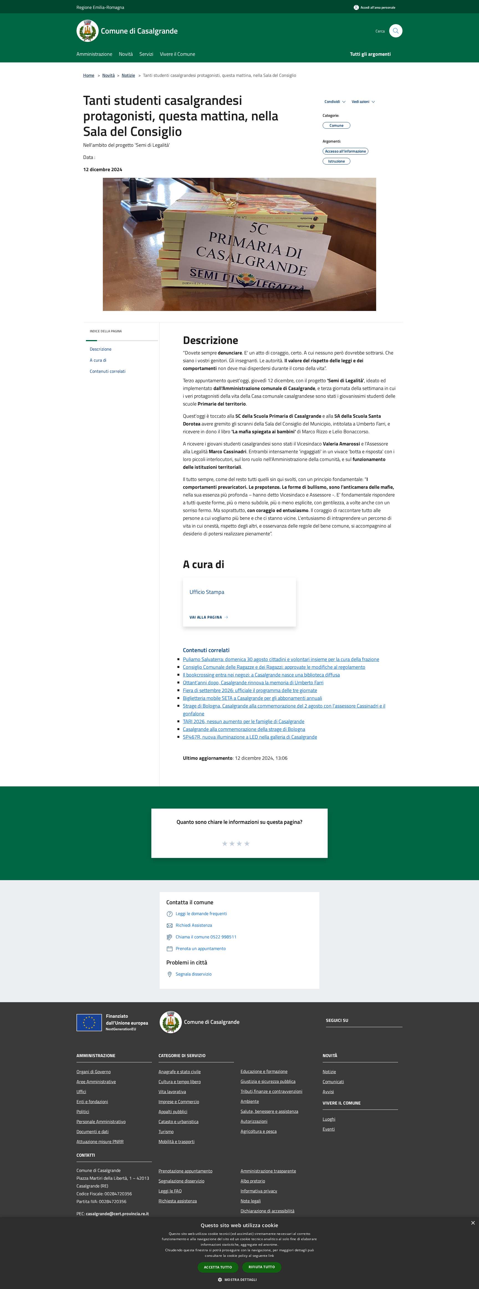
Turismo (166, 1131)
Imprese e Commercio (179, 1101)
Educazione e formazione (264, 1071)
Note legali (251, 1200)
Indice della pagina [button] (106, 331)
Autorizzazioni (254, 1121)
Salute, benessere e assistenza (269, 1111)
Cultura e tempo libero (180, 1081)
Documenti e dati (93, 1131)
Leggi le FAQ (170, 1190)
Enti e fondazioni (92, 1101)
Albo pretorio (253, 1180)
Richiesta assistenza (178, 1200)
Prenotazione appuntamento (185, 1171)
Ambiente (250, 1101)
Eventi (329, 1129)
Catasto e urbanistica (178, 1121)
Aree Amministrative (96, 1081)
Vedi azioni (361, 101)
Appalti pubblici (173, 1111)
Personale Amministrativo (101, 1121)
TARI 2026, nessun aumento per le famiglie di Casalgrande (243, 721)
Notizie (128, 75)
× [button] (473, 1223)
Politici (83, 1111)
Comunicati (333, 1081)
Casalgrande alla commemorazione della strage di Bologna (244, 729)
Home (88, 75)
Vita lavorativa (172, 1091)
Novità (108, 75)
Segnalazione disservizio (181, 1180)
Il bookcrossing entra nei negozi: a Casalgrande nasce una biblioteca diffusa (261, 674)
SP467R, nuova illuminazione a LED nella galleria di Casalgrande (250, 737)
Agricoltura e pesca (259, 1131)
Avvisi (328, 1091)
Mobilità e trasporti (177, 1141)
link (271, 1255)
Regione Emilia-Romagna (100, 7)
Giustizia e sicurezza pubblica (268, 1081)
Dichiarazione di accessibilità (267, 1210)
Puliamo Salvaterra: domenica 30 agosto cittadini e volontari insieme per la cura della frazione (281, 659)
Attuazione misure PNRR (100, 1141)
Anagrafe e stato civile (180, 1071)
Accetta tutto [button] (218, 1267)
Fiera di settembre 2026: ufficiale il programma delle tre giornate (250, 690)
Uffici (81, 1091)
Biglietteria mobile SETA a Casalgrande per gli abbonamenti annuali (252, 698)
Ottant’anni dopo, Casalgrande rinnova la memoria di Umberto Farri (253, 682)
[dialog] (239, 1253)
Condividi (333, 101)
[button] (239, 1279)
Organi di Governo (94, 1071)
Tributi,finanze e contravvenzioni (271, 1091)
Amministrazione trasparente (268, 1171)
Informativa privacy (259, 1190)
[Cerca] (395, 30)
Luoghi (329, 1119)
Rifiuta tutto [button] (262, 1267)
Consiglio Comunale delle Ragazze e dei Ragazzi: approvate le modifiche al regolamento (274, 667)
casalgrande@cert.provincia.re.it (117, 1213)
